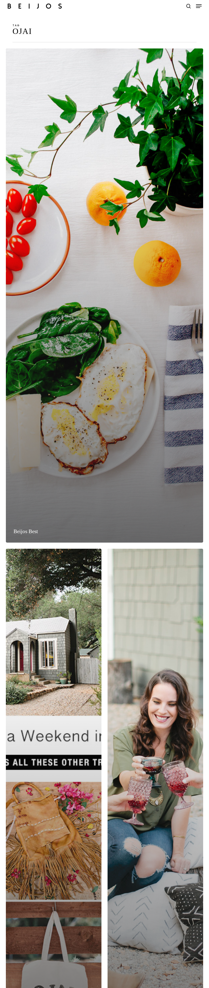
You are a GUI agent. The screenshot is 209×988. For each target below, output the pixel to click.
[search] (188, 6)
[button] (199, 6)
